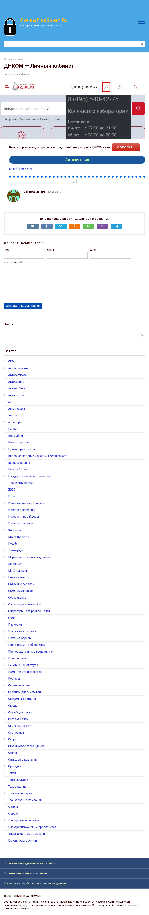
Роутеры (14, 678)
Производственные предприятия (30, 651)
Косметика (15, 530)
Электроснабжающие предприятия (32, 827)
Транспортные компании (25, 800)
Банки (12, 429)
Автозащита (16, 381)
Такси (12, 773)
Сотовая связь (18, 719)
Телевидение (17, 786)
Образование (17, 597)
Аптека (12, 415)
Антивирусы (16, 408)
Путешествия (17, 658)
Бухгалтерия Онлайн (22, 449)
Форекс (13, 813)
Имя (6, 249)
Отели (12, 618)
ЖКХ (11, 489)
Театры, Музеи (18, 780)
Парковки (15, 624)
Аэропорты (15, 422)
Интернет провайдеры (23, 516)
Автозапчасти (17, 375)
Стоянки (13, 753)
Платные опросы (19, 638)
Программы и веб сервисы (27, 645)
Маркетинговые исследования (29, 557)
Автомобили (16, 388)
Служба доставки (20, 712)
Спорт (12, 739)
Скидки (13, 705)
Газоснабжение (18, 469)
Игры (12, 496)
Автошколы (16, 395)
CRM (11, 361)
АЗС (10, 402)
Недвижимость (18, 577)
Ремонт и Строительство (25, 672)
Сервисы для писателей (24, 692)
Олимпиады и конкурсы (24, 604)
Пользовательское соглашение (25, 873)
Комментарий (13, 262)
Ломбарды (15, 550)
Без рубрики (16, 435)
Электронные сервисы (24, 820)
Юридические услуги (22, 840)
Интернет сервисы (21, 523)
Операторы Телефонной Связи (29, 611)
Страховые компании (22, 759)
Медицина (15, 564)
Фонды (13, 807)
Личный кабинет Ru (44, 20)
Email (50, 249)
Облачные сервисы (21, 584)
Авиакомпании (18, 368)
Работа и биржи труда (23, 665)
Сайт (93, 249)
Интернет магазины (21, 510)
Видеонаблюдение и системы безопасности (38, 456)
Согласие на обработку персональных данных (35, 883)
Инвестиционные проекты (26, 503)
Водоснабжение (19, 462)
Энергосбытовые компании (27, 833)
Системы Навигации (22, 699)
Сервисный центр (20, 685)
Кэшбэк (13, 543)
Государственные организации (29, 476)
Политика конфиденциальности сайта (29, 863)
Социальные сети (20, 726)
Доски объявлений (21, 483)
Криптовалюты (18, 537)
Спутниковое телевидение (26, 746)
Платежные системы (22, 631)
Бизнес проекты (19, 442)
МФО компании (18, 570)
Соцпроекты (16, 732)
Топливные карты (20, 793)
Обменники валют (20, 591)
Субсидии (14, 766)
